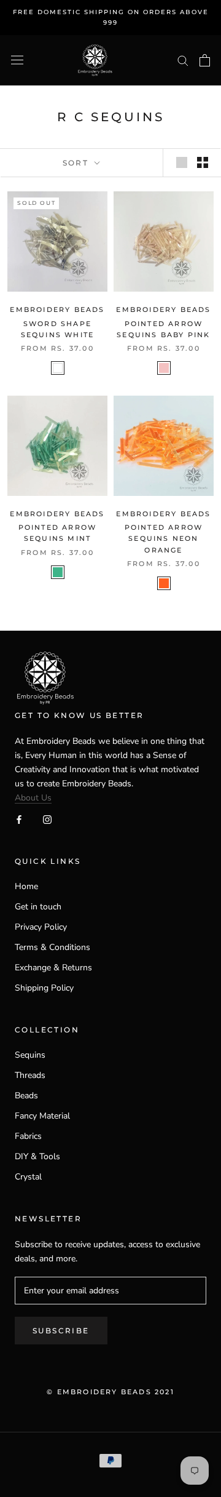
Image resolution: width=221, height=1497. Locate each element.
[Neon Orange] (164, 583)
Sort (77, 162)
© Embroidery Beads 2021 (110, 1391)
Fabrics (28, 1136)
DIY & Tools (37, 1156)
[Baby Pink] (164, 368)
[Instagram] (47, 819)
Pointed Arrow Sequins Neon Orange (164, 538)
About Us (33, 798)
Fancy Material (42, 1116)
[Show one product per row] (181, 162)
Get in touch (38, 906)
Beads (26, 1095)
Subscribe (61, 1330)
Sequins (30, 1055)
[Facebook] (19, 819)
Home (26, 886)
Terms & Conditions (52, 947)
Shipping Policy (44, 988)
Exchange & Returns (53, 967)
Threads (30, 1075)
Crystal (28, 1177)
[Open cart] (205, 60)
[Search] (182, 60)
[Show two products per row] (202, 162)
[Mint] (58, 572)
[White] (58, 368)
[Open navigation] (17, 60)
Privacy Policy (41, 927)
